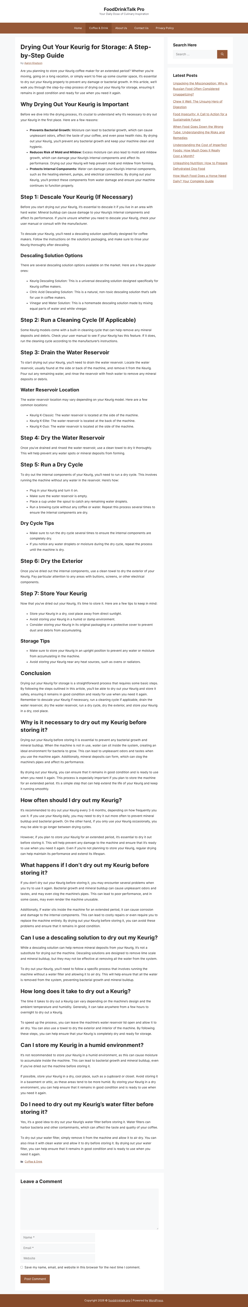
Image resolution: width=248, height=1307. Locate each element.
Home (78, 28)
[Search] (222, 54)
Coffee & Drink (98, 28)
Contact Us (141, 28)
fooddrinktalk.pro (119, 1300)
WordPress (156, 1300)
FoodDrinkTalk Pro (124, 9)
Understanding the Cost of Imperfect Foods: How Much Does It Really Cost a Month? (200, 150)
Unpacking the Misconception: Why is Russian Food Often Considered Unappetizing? (200, 89)
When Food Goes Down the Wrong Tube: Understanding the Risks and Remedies (199, 132)
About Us (121, 28)
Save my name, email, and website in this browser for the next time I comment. (82, 1267)
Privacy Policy (165, 28)
